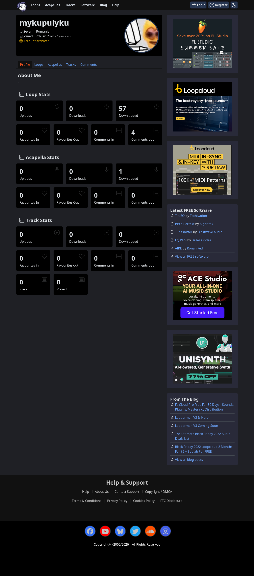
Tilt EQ (180, 216)
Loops (35, 5)
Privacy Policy (117, 501)
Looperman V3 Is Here (192, 417)
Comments (88, 64)
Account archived (36, 41)
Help (115, 5)
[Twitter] (135, 531)
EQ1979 (181, 240)
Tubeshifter (183, 232)
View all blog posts (189, 459)
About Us (102, 491)
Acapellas (52, 5)
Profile (25, 64)
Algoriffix (206, 224)
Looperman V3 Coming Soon (196, 425)
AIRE (178, 248)
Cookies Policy (144, 501)
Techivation (198, 216)
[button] (234, 5)
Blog (103, 5)
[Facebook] (90, 531)
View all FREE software (192, 256)
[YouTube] (105, 531)
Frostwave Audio (209, 232)
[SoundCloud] (150, 531)
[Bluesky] (120, 531)
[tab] (25, 64)
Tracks (70, 5)
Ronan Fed (195, 248)
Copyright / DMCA (158, 491)
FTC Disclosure (171, 501)
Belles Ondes (201, 240)
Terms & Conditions (86, 501)
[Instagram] (165, 531)
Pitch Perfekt (184, 224)
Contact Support (126, 491)
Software (88, 5)
